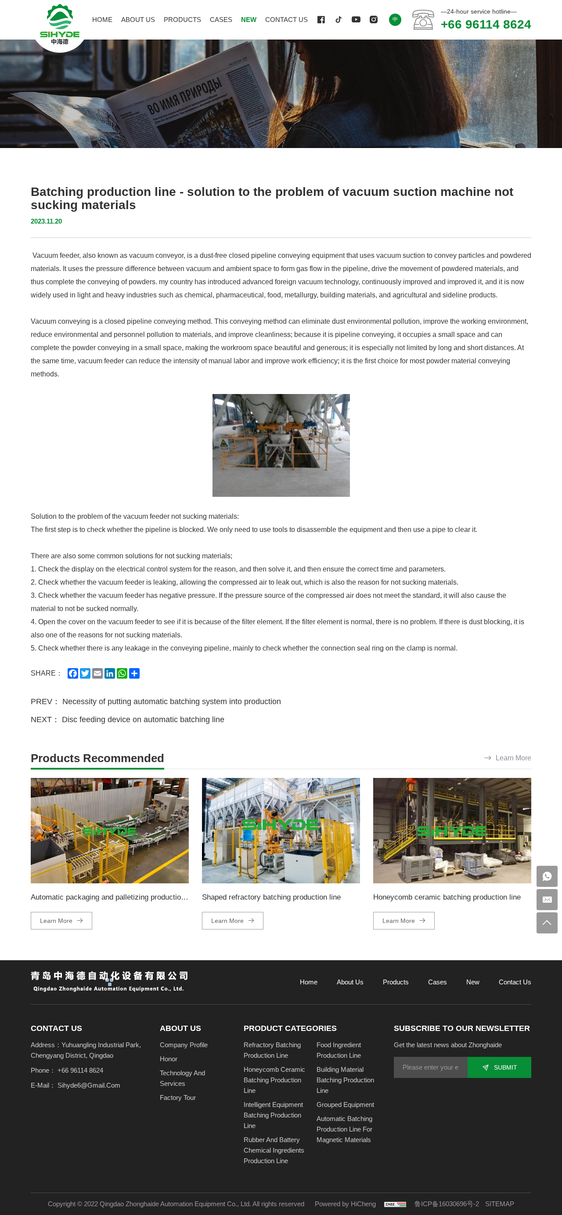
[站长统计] (395, 1204)
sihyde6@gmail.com (89, 1085)
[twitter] (338, 20)
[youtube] (356, 20)
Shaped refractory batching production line (271, 897)
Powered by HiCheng (345, 1204)
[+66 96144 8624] (547, 876)
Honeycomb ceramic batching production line (447, 897)
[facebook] (321, 20)
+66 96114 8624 (486, 24)
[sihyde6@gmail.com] (547, 899)
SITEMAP (499, 1204)
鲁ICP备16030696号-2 (446, 1204)
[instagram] (373, 20)
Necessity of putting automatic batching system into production (171, 701)
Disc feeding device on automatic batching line (143, 719)
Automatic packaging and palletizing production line (114, 897)
